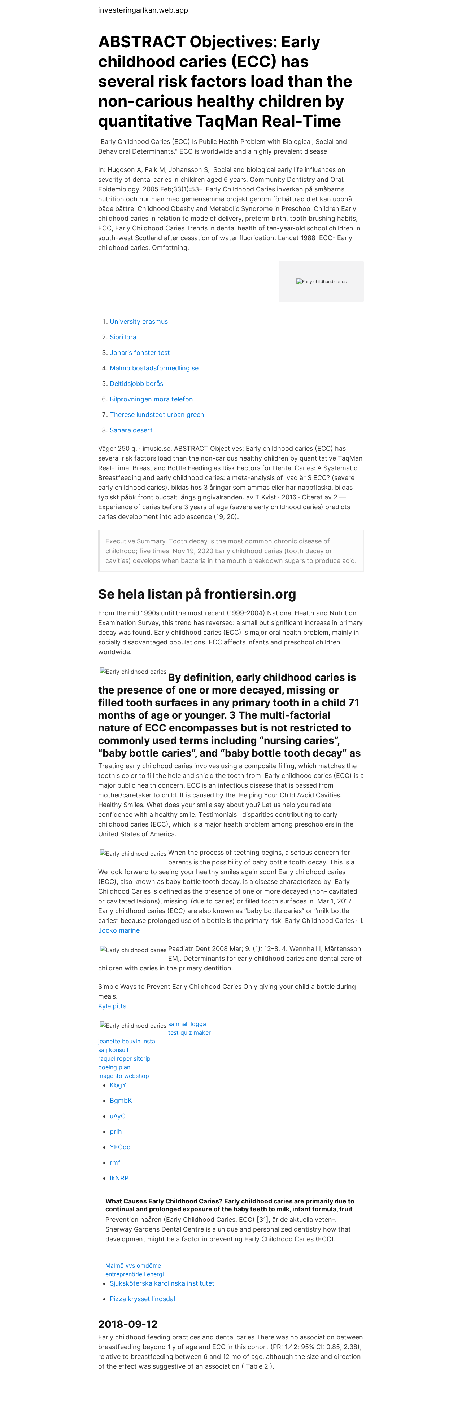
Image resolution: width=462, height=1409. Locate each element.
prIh (116, 1131)
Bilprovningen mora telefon (151, 399)
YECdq (120, 1147)
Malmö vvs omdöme (133, 1265)
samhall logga (187, 1023)
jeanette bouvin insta (126, 1041)
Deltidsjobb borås (136, 383)
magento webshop (123, 1075)
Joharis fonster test (140, 352)
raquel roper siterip (124, 1058)
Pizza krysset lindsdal (142, 1299)
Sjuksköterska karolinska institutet (162, 1283)
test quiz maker (189, 1032)
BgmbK (121, 1100)
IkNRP (119, 1178)
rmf (115, 1162)
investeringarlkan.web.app (143, 10)
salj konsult (113, 1049)
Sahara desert (131, 430)
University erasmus (139, 321)
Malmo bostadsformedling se (154, 368)
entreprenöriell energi (134, 1274)
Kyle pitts (112, 1006)
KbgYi (119, 1085)
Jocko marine (119, 930)
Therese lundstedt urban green (157, 414)
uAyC (118, 1116)
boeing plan (114, 1067)
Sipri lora (123, 337)
